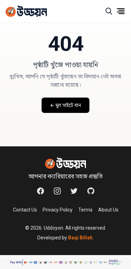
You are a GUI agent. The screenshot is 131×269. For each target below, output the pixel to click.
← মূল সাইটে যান (65, 105)
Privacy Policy (58, 210)
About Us (108, 210)
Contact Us (25, 210)
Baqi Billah (80, 237)
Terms (85, 210)
